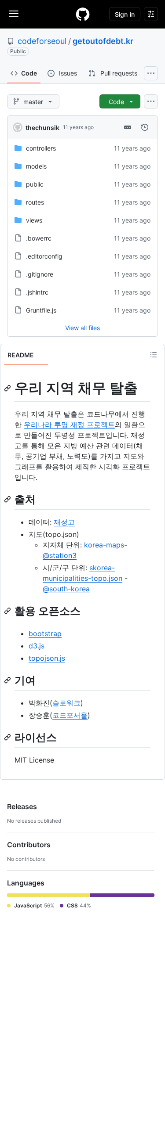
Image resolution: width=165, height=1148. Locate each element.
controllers (41, 148)
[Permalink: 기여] (8, 680)
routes (35, 202)
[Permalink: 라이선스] (8, 737)
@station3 (60, 555)
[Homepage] (83, 14)
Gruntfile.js (41, 310)
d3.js (36, 645)
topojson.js (47, 658)
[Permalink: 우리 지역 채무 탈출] (8, 388)
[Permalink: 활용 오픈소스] (8, 611)
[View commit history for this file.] (144, 127)
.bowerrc (38, 238)
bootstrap (45, 633)
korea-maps (104, 544)
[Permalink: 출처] (8, 499)
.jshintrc (37, 292)
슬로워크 (66, 702)
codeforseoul (42, 41)
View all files (82, 327)
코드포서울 (70, 715)
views (34, 220)
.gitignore (39, 274)
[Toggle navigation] (13, 13)
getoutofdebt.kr (103, 41)
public (35, 184)
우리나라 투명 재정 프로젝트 (69, 424)
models (36, 166)
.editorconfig (44, 256)
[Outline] (153, 355)
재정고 (64, 522)
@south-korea (66, 588)
